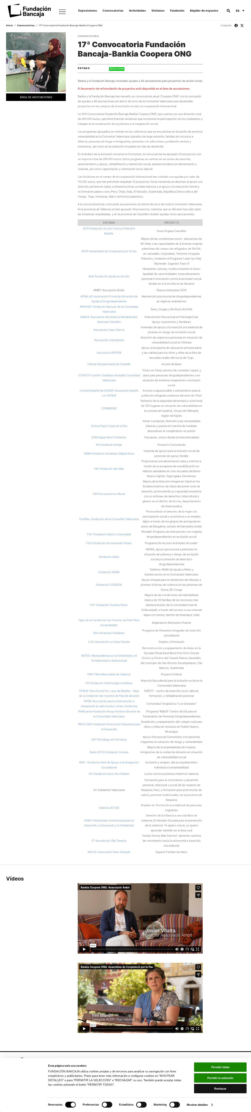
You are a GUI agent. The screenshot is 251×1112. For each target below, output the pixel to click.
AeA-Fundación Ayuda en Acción (109, 276)
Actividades (137, 10)
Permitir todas (220, 1067)
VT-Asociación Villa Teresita (109, 840)
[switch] (107, 1105)
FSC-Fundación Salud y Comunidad (109, 534)
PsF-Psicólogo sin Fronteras (109, 739)
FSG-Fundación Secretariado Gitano (109, 543)
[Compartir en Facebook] (236, 25)
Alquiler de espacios (204, 10)
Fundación (177, 10)
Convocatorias (113, 10)
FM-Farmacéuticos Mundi (109, 494)
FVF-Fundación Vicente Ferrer (109, 605)
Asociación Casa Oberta (109, 330)
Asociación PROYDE (109, 352)
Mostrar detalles (197, 1104)
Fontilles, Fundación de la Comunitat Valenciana (109, 519)
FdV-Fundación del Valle (109, 468)
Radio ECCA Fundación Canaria (109, 752)
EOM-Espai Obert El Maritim (109, 437)
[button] (228, 11)
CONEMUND (109, 408)
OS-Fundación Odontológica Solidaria (109, 683)
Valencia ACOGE (109, 807)
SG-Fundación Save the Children (109, 774)
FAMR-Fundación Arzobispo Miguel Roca (109, 453)
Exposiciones (87, 10)
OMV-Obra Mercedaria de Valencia (109, 674)
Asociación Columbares (109, 340)
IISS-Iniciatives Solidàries (109, 633)
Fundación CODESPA (109, 584)
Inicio (9, 25)
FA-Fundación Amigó (109, 444)
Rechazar (220, 1088)
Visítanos (158, 10)
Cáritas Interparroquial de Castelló (108, 364)
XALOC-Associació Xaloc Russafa (109, 852)
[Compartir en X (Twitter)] (242, 25)
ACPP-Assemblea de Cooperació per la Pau (109, 251)
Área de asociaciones (36, 97)
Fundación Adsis (109, 557)
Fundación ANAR (109, 572)
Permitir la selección (220, 1078)
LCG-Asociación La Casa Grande (109, 642)
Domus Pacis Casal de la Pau (109, 426)
